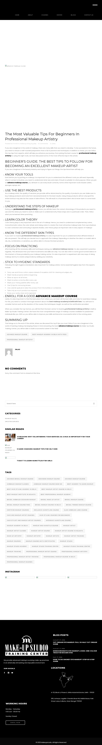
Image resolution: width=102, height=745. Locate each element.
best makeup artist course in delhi (57, 489)
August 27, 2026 (59, 640)
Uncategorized (12, 421)
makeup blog (25, 144)
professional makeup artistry (20, 339)
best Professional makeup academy (56, 494)
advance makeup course (17, 334)
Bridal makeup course (74, 499)
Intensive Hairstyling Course (58, 520)
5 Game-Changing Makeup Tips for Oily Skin (37, 449)
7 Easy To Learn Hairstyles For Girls (34, 461)
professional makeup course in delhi (59, 556)
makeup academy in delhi (17, 525)
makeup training (14, 551)
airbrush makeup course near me (48, 484)
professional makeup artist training (23, 556)
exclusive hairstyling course (46, 510)
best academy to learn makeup (80, 484)
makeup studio (66, 541)
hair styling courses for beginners (55, 515)
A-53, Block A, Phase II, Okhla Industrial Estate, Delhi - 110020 (72, 692)
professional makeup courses (19, 562)
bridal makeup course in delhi (48, 505)
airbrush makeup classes (18, 484)
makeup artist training (74, 536)
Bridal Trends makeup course (78, 505)
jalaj (34, 144)
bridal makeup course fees (18, 505)
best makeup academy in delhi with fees (49, 334)
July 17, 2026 (57, 657)
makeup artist (69, 525)
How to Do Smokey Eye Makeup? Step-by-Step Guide (74, 660)
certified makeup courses (18, 510)
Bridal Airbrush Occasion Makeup (21, 499)
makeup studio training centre (77, 546)
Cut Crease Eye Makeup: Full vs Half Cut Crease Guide (75, 643)
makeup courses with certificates (40, 541)
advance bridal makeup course (20, 479)
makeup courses (14, 541)
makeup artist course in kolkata (69, 530)
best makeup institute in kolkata (21, 494)
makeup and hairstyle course (45, 525)
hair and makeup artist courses (20, 515)
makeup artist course (40, 530)
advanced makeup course (49, 479)
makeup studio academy (17, 546)
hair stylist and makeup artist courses (24, 520)
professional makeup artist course (41, 551)
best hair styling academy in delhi (21, 489)
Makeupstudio (46, 742)
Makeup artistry (34, 536)
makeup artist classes (16, 530)
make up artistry (14, 536)
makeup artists (52, 536)
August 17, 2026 (59, 648)
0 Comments (43, 144)
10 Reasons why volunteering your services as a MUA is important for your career (53, 437)
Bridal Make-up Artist (50, 499)
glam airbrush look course (75, 510)
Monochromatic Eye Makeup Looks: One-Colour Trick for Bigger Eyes (75, 652)
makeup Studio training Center (45, 546)
